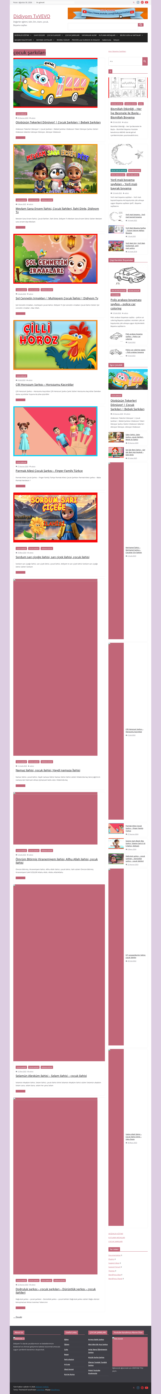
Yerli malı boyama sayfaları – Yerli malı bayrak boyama (124, 184)
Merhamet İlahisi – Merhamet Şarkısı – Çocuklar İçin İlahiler (134, 550)
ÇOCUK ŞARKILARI (72, 35)
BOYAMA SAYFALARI (44, 40)
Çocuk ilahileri (21, 200)
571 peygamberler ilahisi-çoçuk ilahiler (136, 956)
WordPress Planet (115, 1278)
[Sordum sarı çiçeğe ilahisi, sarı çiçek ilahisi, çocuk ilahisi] (55, 494)
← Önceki (17, 1317)
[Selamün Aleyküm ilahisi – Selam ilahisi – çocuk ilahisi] (59, 886)
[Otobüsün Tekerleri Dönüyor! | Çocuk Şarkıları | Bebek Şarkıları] (55, 59)
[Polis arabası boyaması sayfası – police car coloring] (128, 275)
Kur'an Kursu (69, 1374)
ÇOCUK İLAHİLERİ (54, 35)
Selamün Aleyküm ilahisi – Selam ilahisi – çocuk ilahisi (51, 1076)
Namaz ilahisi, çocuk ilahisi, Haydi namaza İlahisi (48, 770)
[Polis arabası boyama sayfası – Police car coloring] (116, 338)
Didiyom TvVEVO (31, 16)
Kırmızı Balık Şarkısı (96, 1339)
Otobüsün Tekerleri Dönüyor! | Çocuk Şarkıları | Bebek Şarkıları (58, 122)
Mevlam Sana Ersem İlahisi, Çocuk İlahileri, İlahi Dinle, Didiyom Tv (57, 210)
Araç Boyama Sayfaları (117, 51)
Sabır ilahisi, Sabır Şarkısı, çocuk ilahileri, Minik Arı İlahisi (134, 437)
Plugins (111, 1259)
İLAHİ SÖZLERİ (39, 35)
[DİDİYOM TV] (19, 1338)
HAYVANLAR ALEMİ (89, 35)
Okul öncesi (69, 1369)
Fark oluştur (69, 1359)
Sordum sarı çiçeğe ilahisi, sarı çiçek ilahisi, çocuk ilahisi (52, 557)
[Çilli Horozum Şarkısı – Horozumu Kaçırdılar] (55, 321)
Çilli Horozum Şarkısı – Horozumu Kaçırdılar (45, 384)
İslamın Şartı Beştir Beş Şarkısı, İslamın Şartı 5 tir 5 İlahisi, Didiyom (135, 843)
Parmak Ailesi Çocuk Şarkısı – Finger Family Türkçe (49, 471)
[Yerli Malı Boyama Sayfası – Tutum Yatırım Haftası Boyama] (116, 232)
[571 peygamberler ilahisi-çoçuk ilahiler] (116, 958)
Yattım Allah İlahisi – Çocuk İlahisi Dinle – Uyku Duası (134, 1136)
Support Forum (114, 1267)
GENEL (141, 104)
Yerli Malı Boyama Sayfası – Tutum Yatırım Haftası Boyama (136, 230)
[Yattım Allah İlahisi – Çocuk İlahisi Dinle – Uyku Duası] (116, 1138)
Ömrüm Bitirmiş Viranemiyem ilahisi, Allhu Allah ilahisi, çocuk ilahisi (57, 860)
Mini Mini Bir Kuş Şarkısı (98, 1344)
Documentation (114, 1255)
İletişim (116, 40)
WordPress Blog (114, 1275)
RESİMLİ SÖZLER (63, 40)
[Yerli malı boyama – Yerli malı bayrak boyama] (116, 217)
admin (33, 118)
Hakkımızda (106, 40)
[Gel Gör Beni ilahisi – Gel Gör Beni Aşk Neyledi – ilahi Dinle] (116, 454)
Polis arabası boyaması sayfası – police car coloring (126, 304)
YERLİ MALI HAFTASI (132, 175)
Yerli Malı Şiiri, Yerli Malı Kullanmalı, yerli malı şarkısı (135, 245)
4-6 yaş (67, 1364)
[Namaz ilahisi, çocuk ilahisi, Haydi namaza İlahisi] (55, 580)
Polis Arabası (115, 295)
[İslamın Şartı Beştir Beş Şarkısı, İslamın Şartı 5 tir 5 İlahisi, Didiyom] (116, 845)
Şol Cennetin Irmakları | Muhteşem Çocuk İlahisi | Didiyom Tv (57, 298)
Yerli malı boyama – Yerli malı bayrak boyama (135, 215)
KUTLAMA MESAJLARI (107, 35)
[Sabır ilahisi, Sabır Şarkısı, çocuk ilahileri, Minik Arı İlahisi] (116, 439)
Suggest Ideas (113, 1263)
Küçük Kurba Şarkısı (96, 1357)
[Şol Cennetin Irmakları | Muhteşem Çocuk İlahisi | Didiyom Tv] (55, 235)
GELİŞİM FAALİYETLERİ (23, 40)
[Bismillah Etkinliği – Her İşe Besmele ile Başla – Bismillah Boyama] (128, 88)
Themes (111, 1271)
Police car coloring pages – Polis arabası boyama (135, 351)
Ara (140, 24)
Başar (66, 1354)
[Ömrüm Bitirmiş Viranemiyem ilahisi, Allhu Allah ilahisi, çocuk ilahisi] (55, 793)
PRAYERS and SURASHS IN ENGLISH (86, 40)
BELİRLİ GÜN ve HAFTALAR (130, 35)
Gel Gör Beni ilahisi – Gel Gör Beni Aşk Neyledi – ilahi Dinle (135, 452)
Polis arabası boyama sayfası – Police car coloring (134, 336)
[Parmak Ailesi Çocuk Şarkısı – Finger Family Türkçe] (55, 408)
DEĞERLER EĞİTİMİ (21, 35)
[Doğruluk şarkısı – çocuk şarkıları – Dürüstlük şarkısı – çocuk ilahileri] (55, 1099)
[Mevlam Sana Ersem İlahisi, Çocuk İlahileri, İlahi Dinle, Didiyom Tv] (55, 145)
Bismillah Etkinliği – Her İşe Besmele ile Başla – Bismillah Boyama (126, 113)
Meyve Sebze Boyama (117, 175)
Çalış (66, 1349)
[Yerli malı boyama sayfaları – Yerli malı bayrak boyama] (128, 155)
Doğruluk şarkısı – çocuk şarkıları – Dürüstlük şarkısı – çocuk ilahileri (56, 1290)
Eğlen (66, 1339)
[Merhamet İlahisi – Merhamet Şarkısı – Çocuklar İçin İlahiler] (116, 551)
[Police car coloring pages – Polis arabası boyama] (116, 352)
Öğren (66, 1344)
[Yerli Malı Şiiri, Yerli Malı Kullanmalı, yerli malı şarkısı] (116, 247)
